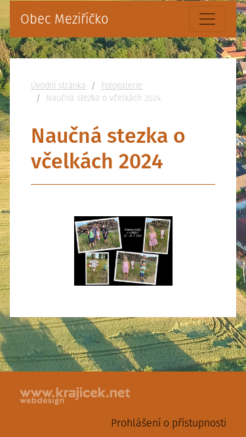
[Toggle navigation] (207, 19)
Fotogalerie (121, 85)
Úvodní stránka (58, 85)
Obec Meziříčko (64, 19)
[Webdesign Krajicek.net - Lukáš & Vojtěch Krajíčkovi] (75, 396)
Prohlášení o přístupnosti (168, 422)
